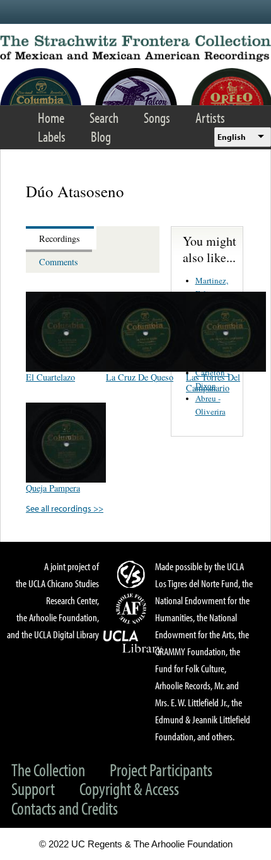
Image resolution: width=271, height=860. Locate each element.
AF (133, 608)
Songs (157, 117)
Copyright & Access (129, 788)
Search (103, 117)
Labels (52, 136)
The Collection (48, 770)
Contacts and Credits (64, 808)
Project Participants (161, 770)
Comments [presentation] (58, 262)
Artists (210, 117)
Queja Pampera (53, 488)
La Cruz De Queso (139, 377)
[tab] (61, 237)
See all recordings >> (64, 508)
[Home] (135, 48)
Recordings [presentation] (59, 238)
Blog (101, 136)
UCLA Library (133, 642)
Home (51, 117)
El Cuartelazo (50, 377)
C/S (133, 574)
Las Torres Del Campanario (213, 382)
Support (33, 788)
